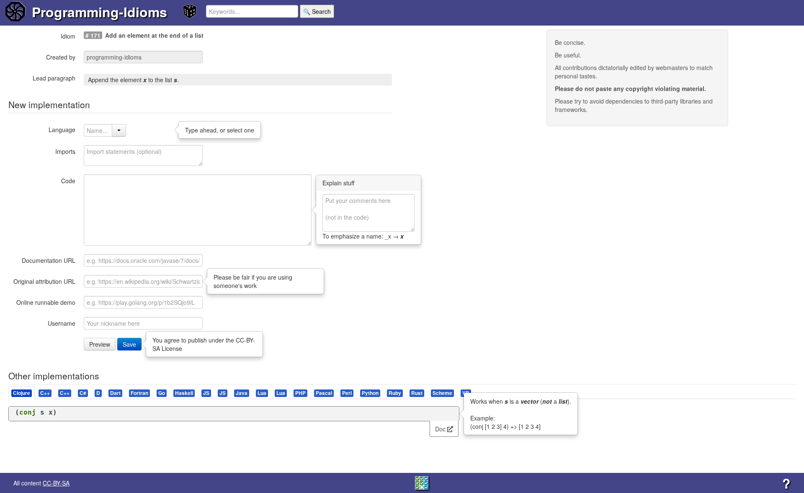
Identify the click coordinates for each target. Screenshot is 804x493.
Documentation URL (48, 260)
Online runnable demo (45, 302)
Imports (65, 151)
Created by (60, 57)
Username (61, 323)
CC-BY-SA (56, 483)
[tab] (22, 392)
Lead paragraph (54, 78)
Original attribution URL (44, 281)
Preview (99, 344)
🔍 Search (317, 11)
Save (129, 344)
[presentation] (21, 392)
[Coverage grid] (421, 482)
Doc (441, 429)
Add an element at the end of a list (154, 35)
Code (68, 180)
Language (62, 129)
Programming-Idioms (99, 11)
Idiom (68, 36)
